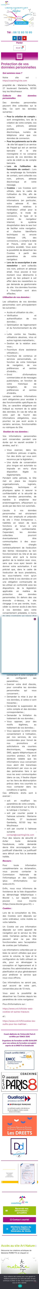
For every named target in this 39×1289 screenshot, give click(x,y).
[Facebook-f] (19, 38)
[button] (20, 56)
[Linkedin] (14, 38)
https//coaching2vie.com (15, 80)
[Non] (35, 1281)
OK (20, 1286)
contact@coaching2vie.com (20, 835)
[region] (19, 17)
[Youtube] (24, 38)
